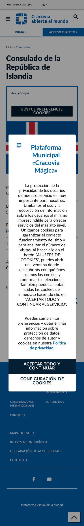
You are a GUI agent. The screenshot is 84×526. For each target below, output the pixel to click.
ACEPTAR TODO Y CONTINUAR (42, 366)
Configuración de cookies (42, 381)
